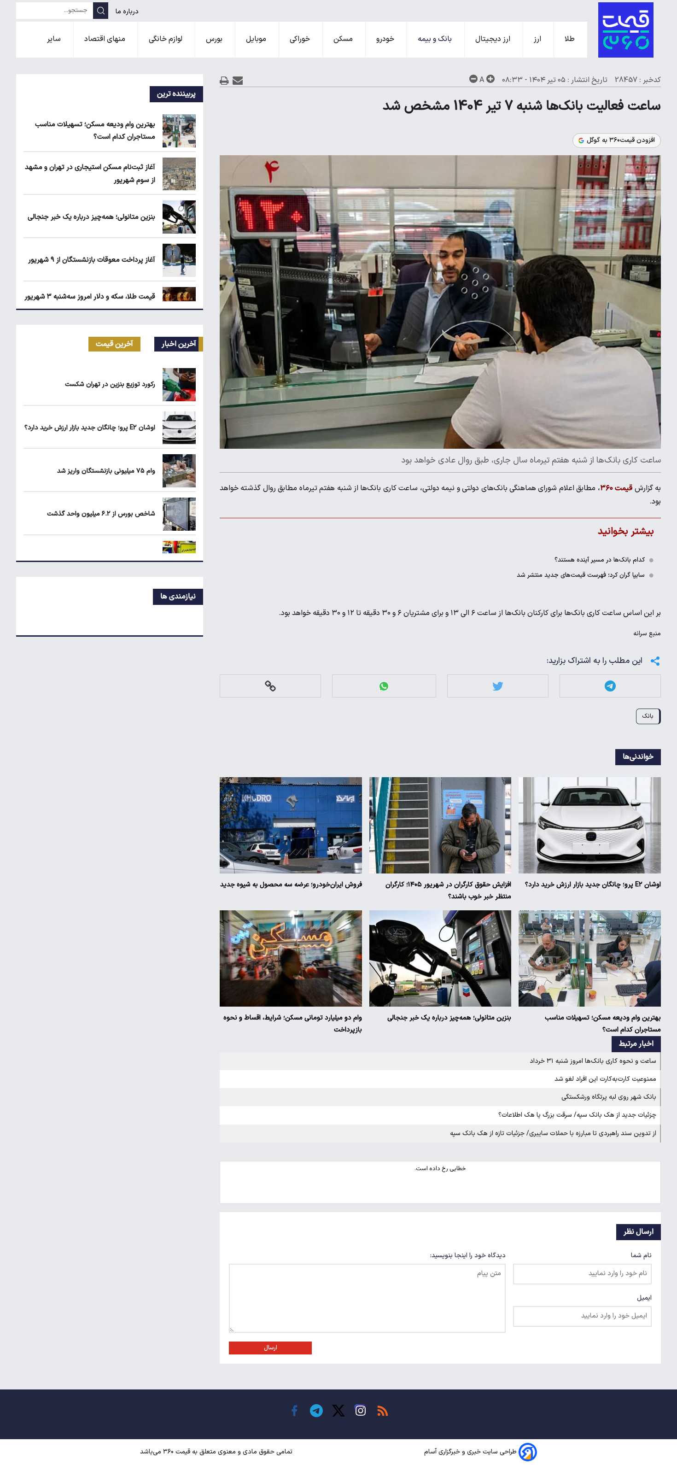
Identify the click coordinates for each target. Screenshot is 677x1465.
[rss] (383, 1411)
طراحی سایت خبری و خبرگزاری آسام (470, 1452)
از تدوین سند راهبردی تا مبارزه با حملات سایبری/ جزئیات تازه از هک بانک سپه (553, 1133)
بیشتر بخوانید (626, 531)
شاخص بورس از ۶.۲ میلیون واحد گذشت (101, 514)
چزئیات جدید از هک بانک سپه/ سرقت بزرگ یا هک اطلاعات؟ (577, 1115)
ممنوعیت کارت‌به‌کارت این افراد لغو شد (605, 1079)
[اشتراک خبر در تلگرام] (610, 686)
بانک (648, 716)
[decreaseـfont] (473, 78)
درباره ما (128, 12)
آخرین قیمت (114, 344)
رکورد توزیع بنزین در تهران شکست (110, 384)
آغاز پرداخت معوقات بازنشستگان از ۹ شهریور (91, 260)
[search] (100, 10)
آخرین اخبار (179, 344)
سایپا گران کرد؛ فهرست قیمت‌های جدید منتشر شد (581, 575)
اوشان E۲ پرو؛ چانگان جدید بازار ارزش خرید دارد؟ (593, 885)
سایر (55, 39)
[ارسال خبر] (238, 80)
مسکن (344, 39)
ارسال (270, 1348)
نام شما (641, 1255)
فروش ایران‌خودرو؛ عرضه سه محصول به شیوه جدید (291, 885)
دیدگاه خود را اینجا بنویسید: (468, 1255)
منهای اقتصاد (105, 39)
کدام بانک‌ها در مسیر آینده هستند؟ (599, 560)
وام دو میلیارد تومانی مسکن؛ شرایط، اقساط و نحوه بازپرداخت (292, 1024)
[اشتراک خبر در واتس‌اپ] (384, 686)
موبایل (257, 39)
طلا (571, 39)
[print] (224, 80)
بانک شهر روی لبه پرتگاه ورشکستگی (608, 1097)
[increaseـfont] (490, 78)
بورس (215, 39)
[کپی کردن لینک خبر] (270, 686)
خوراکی (301, 39)
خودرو (386, 39)
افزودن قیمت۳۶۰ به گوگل (621, 140)
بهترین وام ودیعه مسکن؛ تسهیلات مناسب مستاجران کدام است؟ (603, 1024)
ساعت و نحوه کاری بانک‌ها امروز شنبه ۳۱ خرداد (593, 1061)
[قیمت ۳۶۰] (626, 30)
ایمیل (644, 1298)
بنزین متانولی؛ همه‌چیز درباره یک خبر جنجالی (449, 1018)
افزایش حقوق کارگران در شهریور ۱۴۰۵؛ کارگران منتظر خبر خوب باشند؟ (448, 891)
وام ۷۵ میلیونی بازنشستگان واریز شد (106, 471)
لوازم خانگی (166, 39)
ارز (538, 39)
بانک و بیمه (436, 39)
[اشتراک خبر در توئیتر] (497, 686)
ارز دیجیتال (493, 39)
